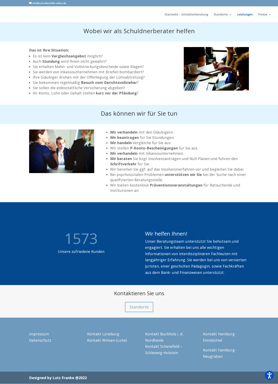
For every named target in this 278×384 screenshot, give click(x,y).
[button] (269, 375)
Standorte (221, 14)
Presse (262, 14)
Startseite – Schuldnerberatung (186, 14)
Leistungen (245, 14)
